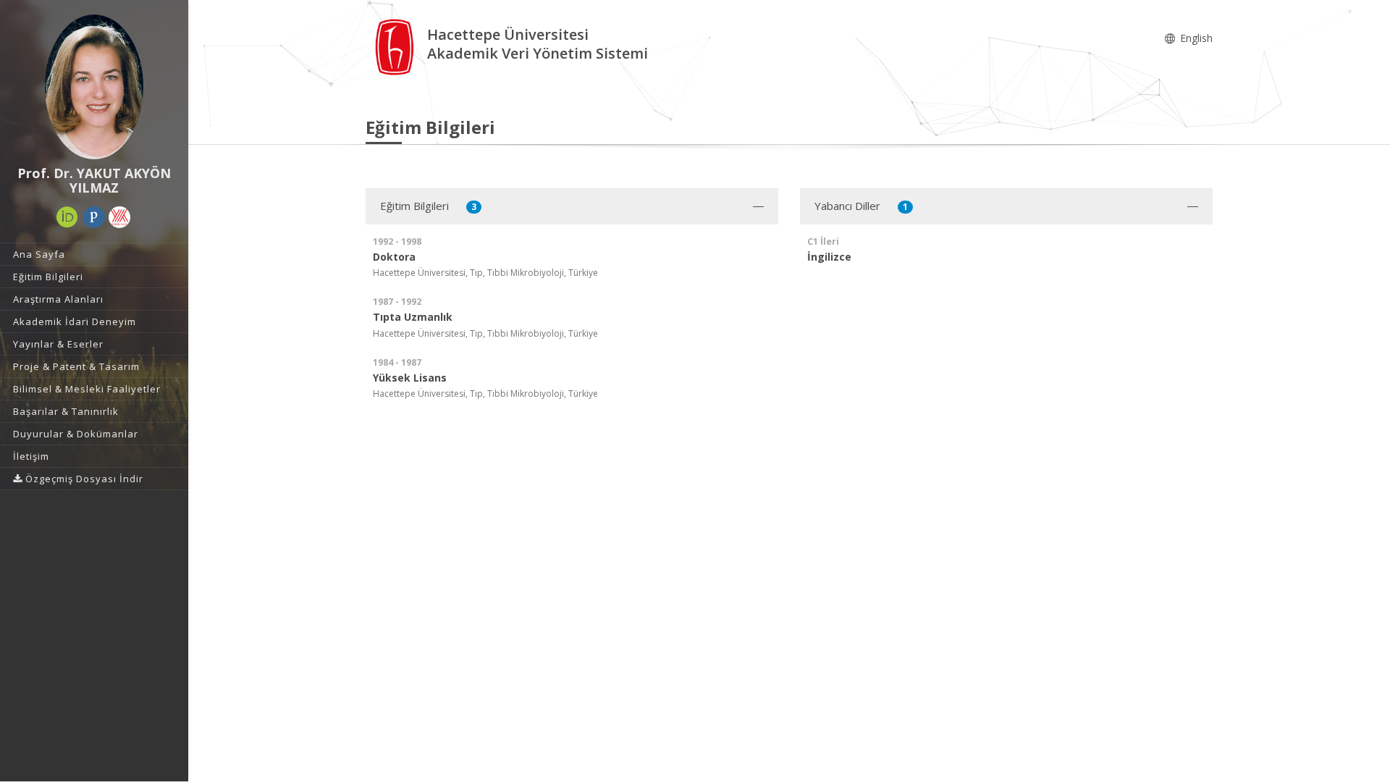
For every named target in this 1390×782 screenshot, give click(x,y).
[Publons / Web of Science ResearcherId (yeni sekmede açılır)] (94, 217)
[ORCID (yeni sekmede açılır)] (67, 217)
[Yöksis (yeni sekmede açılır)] (119, 217)
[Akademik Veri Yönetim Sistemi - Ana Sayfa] (396, 46)
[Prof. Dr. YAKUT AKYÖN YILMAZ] (94, 86)
